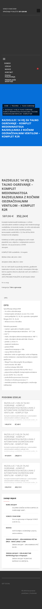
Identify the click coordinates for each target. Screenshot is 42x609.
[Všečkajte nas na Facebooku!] (11, 583)
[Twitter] (7, 3)
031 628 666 (23, 12)
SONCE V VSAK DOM (13, 516)
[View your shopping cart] (38, 69)
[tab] (6, 298)
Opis (5, 298)
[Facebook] (3, 3)
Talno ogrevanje (15, 287)
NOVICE (8, 528)
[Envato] (14, 3)
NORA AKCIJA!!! (11, 505)
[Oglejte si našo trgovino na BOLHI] (15, 583)
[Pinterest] (10, 3)
